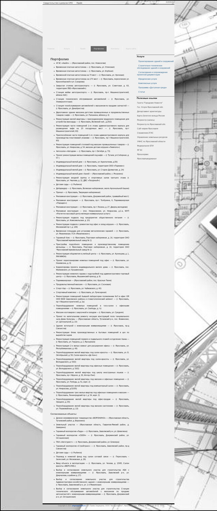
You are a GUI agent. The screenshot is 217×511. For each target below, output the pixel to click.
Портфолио (99, 49)
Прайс (83, 49)
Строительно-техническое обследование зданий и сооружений (153, 67)
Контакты (115, 49)
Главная (50, 49)
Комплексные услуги (147, 83)
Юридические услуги (147, 79)
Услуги (67, 49)
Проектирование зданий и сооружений (156, 61)
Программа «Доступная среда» (152, 87)
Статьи (141, 92)
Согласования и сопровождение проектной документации (152, 73)
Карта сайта (131, 49)
